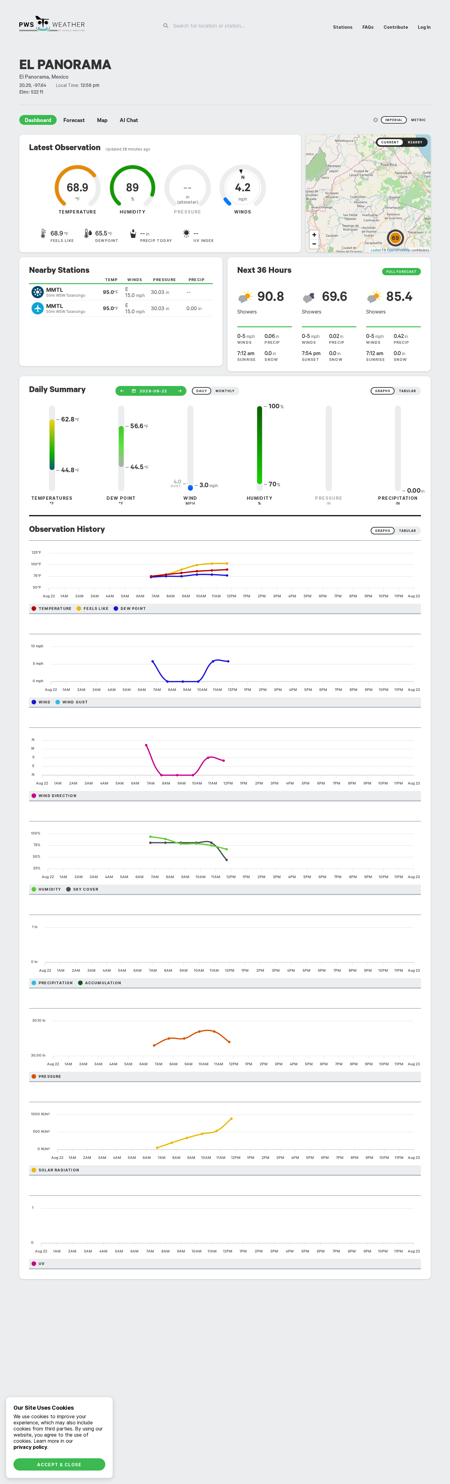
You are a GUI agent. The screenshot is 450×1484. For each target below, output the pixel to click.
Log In (424, 27)
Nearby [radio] (415, 142)
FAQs (368, 27)
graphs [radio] (382, 391)
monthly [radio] (225, 391)
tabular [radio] (407, 391)
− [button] (314, 244)
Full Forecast (401, 271)
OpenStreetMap (399, 249)
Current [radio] (390, 142)
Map (102, 121)
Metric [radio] (418, 120)
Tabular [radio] (407, 530)
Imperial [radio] (394, 120)
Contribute (396, 27)
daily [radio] (201, 391)
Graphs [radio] (382, 530)
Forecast (74, 121)
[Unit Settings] (375, 120)
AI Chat (129, 121)
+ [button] (314, 235)
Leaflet (376, 249)
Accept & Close (59, 1464)
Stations (343, 27)
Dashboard (38, 121)
